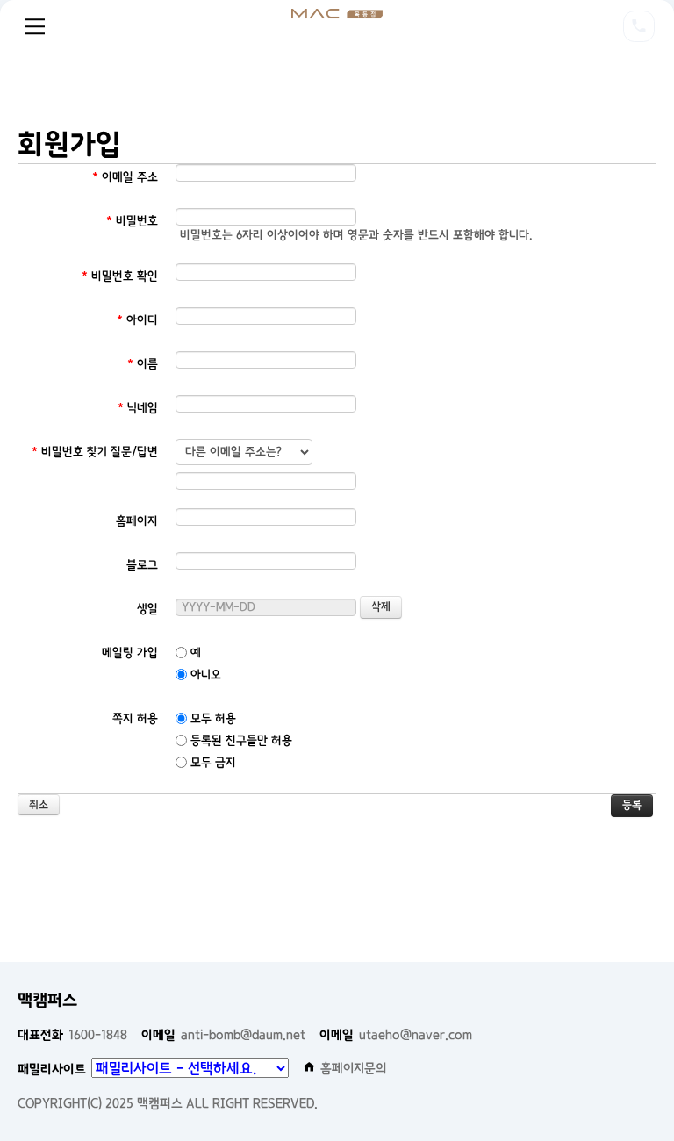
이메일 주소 (125, 176)
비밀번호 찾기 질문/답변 (95, 451)
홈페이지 (137, 520)
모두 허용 (211, 718)
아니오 (204, 674)
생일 (147, 608)
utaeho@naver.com (395, 1035)
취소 (38, 805)
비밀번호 (132, 220)
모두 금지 (211, 762)
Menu (35, 26)
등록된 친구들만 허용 (239, 740)
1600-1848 (72, 1035)
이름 (142, 363)
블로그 (142, 564)
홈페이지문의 (353, 1068)
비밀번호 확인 (120, 276)
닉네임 (138, 407)
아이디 (137, 320)
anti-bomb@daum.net (223, 1035)
